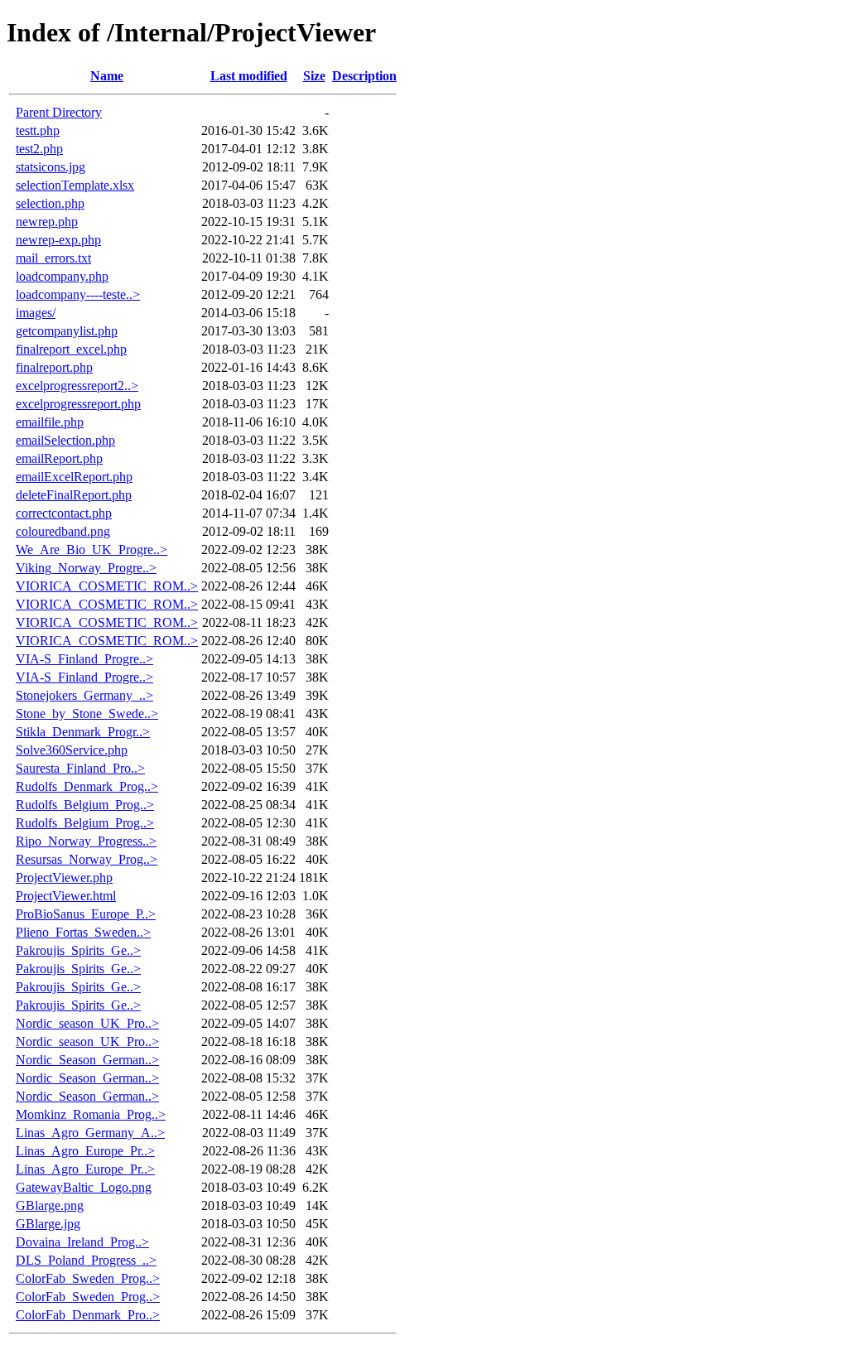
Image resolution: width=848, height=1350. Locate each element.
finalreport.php (54, 367)
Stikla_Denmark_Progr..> (83, 732)
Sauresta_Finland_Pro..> (80, 768)
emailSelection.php (65, 440)
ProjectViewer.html (66, 896)
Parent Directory (59, 112)
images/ (35, 313)
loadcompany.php (62, 276)
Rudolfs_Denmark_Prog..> (87, 786)
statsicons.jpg (50, 167)
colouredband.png (63, 531)
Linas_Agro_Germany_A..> (90, 1133)
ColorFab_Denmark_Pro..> (88, 1315)
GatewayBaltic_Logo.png (84, 1187)
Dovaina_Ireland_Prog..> (82, 1242)
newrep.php (47, 222)
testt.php (38, 130)
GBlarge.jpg (48, 1224)
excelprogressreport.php (78, 404)
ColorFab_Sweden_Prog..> (88, 1278)
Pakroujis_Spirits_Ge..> (78, 950)
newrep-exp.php (58, 240)
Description (364, 76)
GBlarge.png (50, 1205)
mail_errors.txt (53, 258)
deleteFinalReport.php (74, 495)
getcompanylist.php (67, 331)
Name (106, 76)
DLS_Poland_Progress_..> (86, 1260)
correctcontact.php (64, 513)
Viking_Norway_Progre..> (86, 568)
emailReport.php (59, 458)
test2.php (39, 149)
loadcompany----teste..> (78, 294)
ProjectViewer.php (64, 877)
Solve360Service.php (72, 750)
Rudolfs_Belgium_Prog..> (85, 805)
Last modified (248, 76)
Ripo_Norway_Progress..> (86, 841)
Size (314, 76)
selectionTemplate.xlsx (75, 185)
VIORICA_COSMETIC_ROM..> (107, 586)
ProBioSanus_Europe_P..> (86, 914)
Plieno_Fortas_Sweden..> (83, 932)
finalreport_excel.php (71, 349)
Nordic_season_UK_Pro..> (87, 1023)
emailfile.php (50, 422)
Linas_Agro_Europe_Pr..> (85, 1151)
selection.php (50, 203)
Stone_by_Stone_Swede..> (87, 713)
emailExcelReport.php (74, 477)
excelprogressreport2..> (77, 385)
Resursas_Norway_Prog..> (86, 859)
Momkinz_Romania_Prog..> (91, 1114)
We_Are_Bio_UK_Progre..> (91, 549)
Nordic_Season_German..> (87, 1060)
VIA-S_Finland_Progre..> (84, 659)
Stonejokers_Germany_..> (84, 695)
